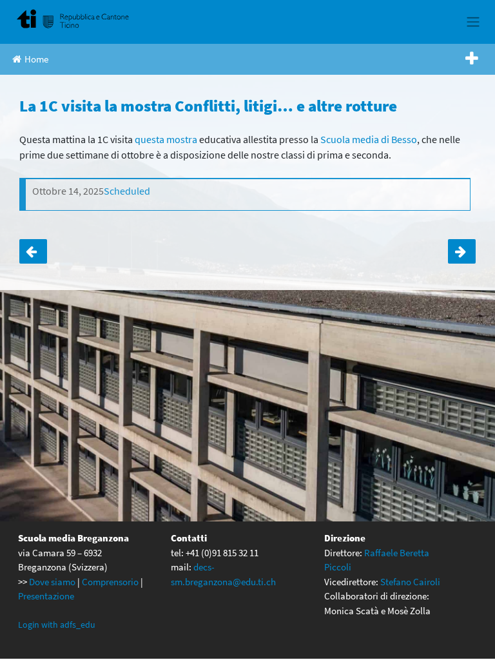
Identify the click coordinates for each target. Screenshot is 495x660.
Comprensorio (110, 582)
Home (36, 59)
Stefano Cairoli (410, 582)
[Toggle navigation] (473, 22)
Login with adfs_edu (56, 624)
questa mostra (166, 139)
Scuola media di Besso (368, 139)
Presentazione (46, 596)
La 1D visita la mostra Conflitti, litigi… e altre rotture (462, 251)
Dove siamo (52, 582)
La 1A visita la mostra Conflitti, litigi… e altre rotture (33, 251)
